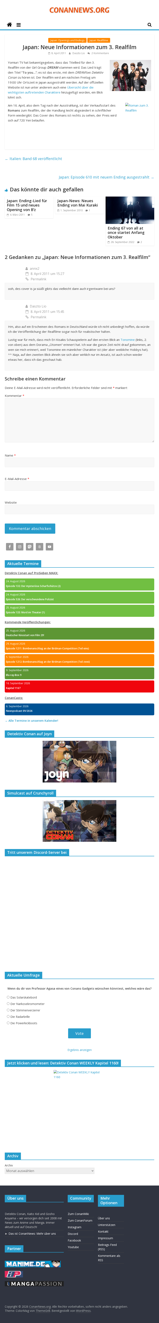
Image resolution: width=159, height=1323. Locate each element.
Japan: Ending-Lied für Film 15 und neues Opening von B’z (27, 205)
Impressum (105, 1238)
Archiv (9, 1165)
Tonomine (127, 340)
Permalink (38, 279)
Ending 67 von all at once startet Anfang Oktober (126, 232)
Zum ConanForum (80, 1220)
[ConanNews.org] (9, 24)
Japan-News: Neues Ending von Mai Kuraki (77, 203)
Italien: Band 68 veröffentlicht (33, 158)
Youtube (73, 1247)
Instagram (74, 1227)
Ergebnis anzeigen (79, 1050)
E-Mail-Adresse (17, 479)
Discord (73, 1234)
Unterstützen (106, 1225)
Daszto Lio (79, 53)
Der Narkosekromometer (27, 1004)
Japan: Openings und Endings (67, 40)
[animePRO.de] (14, 1273)
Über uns (104, 1218)
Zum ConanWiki (78, 1214)
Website (11, 502)
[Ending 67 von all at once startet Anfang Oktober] (130, 199)
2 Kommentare (100, 53)
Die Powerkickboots (23, 1023)
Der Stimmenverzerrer (25, 1010)
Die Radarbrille (20, 1017)
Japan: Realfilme (98, 40)
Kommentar (14, 396)
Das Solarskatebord (23, 997)
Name (10, 455)
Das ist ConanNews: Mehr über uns (32, 1234)
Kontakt (103, 1231)
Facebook (74, 1240)
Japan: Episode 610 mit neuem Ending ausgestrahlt (106, 177)
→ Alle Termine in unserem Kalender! (31, 721)
